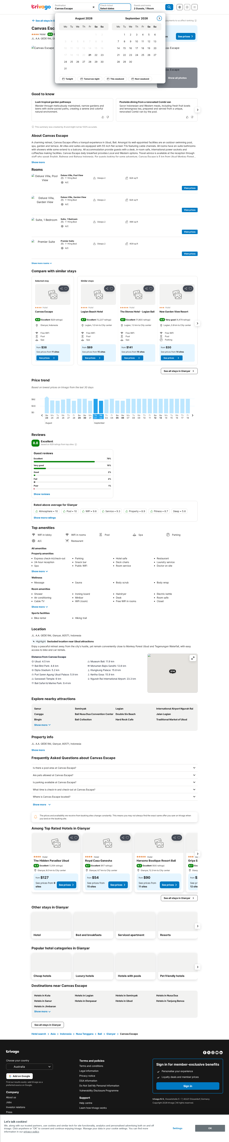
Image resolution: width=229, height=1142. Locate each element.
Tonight (69, 79)
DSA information (88, 1080)
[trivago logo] (41, 7)
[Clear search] (94, 7)
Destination (60, 5)
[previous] (42, 415)
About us (11, 1097)
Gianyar (111, 1033)
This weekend (117, 79)
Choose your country (17, 1060)
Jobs (9, 1102)
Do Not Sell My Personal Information (99, 1085)
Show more (38, 162)
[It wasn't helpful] (108, 117)
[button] (75, 7)
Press (9, 1112)
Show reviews (42, 494)
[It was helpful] (103, 117)
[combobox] (75, 7)
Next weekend (142, 79)
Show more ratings (45, 517)
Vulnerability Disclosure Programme (98, 1090)
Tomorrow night (91, 79)
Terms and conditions (91, 1065)
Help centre (85, 1102)
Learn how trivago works (93, 1107)
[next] (159, 18)
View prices (190, 188)
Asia (53, 1033)
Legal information (88, 1070)
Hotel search (39, 1033)
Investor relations (15, 1107)
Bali (100, 1033)
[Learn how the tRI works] (75, 444)
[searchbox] (75, 8)
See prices (184, 36)
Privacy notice (87, 1075)
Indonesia (66, 1033)
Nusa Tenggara (84, 1033)
